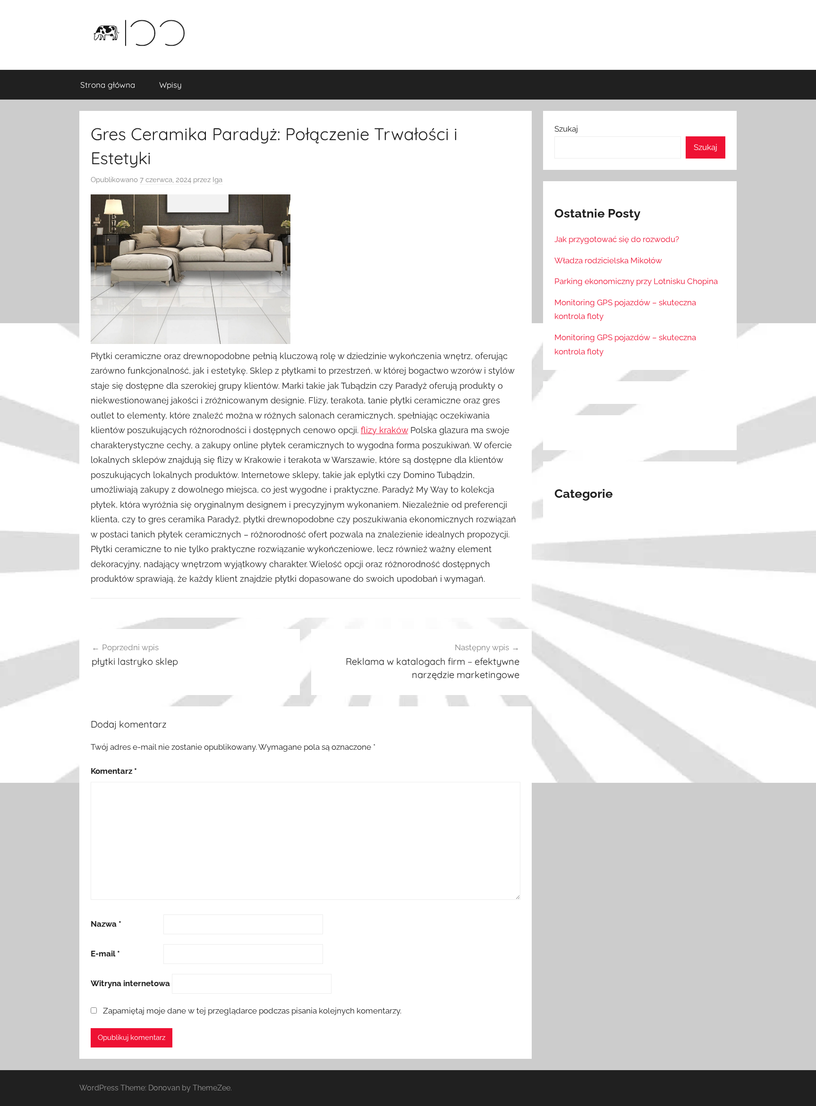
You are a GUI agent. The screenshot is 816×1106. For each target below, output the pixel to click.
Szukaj (566, 129)
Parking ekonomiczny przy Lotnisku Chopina (636, 281)
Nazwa (106, 924)
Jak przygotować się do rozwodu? (616, 239)
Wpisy (170, 85)
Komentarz (114, 771)
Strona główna (107, 85)
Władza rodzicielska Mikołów (608, 260)
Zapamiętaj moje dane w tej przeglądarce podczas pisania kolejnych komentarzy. (252, 1010)
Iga (217, 180)
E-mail (105, 953)
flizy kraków (384, 430)
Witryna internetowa (130, 983)
